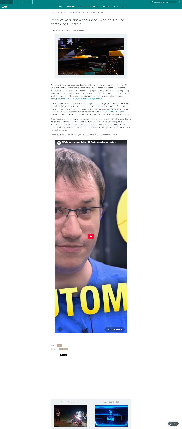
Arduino (63, 349)
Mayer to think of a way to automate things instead (79, 99)
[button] (180, 2)
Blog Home (54, 12)
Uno (59, 345)
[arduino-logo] (4, 6)
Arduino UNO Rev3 (116, 111)
